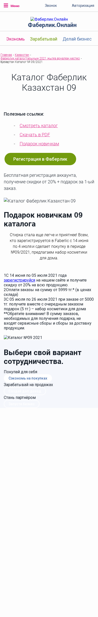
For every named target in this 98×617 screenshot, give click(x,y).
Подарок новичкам (39, 143)
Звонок (51, 6)
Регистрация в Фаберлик (40, 159)
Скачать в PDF (35, 134)
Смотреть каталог (39, 125)
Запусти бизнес (22, 404)
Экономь (15, 39)
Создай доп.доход (25, 391)
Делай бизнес (77, 39)
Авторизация (83, 6)
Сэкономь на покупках (28, 378)
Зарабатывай (43, 39)
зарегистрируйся (19, 280)
